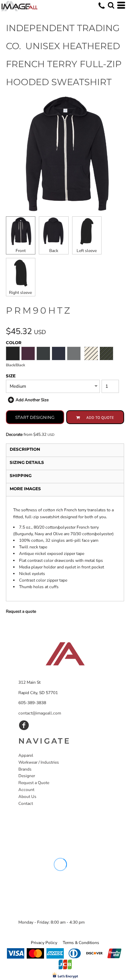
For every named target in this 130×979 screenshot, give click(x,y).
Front (21, 250)
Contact (25, 803)
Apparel (25, 755)
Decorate (14, 434)
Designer (26, 776)
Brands (25, 769)
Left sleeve (87, 250)
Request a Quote (33, 782)
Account (26, 789)
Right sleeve (20, 292)
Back (53, 250)
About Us (27, 796)
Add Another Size (32, 400)
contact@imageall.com (39, 713)
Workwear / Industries (38, 762)
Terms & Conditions (81, 942)
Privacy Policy (44, 942)
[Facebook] (24, 725)
